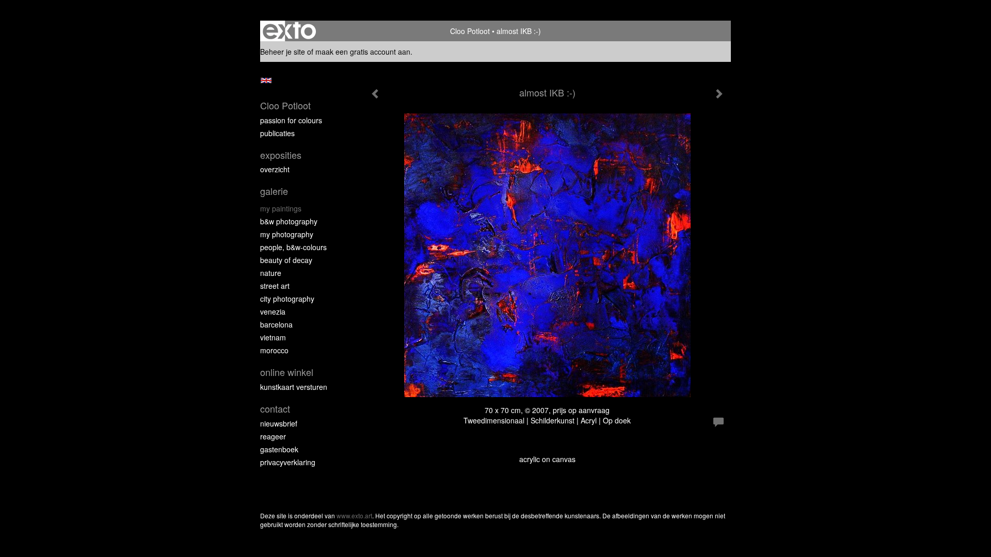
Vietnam (273, 337)
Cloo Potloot (470, 31)
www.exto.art (354, 515)
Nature (270, 273)
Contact (275, 408)
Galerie (274, 191)
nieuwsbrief (278, 423)
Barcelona (276, 324)
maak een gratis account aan (362, 51)
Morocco (274, 350)
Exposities (280, 155)
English (266, 80)
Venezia (272, 311)
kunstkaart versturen (293, 387)
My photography (286, 234)
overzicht (275, 169)
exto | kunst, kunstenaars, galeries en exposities (289, 31)
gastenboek (279, 449)
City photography (287, 298)
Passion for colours (291, 120)
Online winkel (286, 372)
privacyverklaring (287, 462)
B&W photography (288, 221)
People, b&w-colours (293, 247)
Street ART (275, 286)
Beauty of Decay (286, 260)
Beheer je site (282, 51)
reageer (273, 436)
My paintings (280, 208)
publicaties (277, 133)
